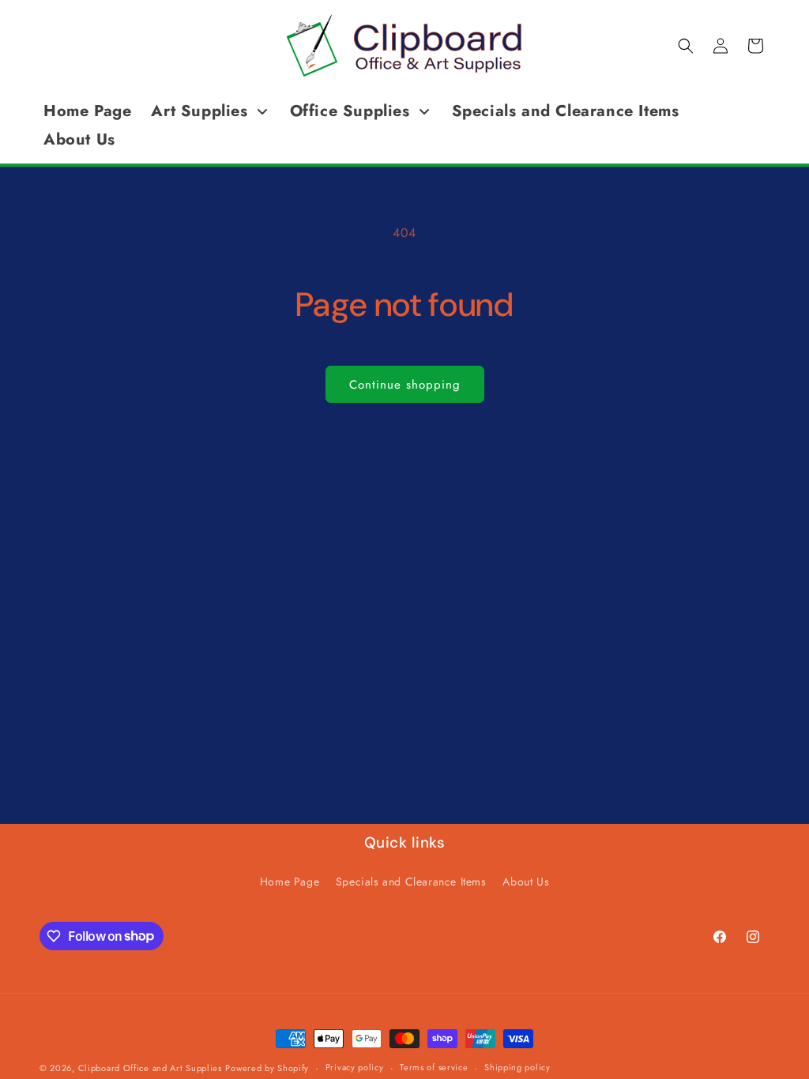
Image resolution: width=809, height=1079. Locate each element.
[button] (685, 45)
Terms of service (434, 1067)
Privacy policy (354, 1067)
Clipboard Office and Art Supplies (150, 1068)
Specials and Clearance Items (411, 881)
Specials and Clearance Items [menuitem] (565, 111)
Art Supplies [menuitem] (199, 111)
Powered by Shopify (267, 1068)
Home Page (289, 881)
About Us (525, 881)
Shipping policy (517, 1067)
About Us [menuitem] (79, 139)
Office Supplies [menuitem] (350, 111)
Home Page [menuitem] (87, 111)
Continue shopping (405, 384)
